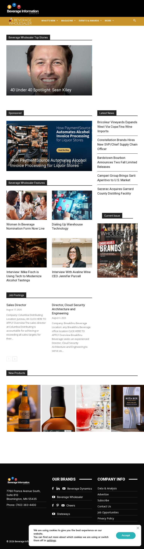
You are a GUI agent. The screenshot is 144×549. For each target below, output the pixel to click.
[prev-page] (8, 359)
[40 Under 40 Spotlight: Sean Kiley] (49, 70)
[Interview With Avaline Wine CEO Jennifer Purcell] (72, 252)
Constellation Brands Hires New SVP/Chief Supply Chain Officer (117, 144)
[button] (135, 21)
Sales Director (16, 305)
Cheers (70, 505)
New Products (17, 373)
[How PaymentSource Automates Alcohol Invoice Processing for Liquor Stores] (49, 146)
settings (51, 540)
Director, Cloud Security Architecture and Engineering (68, 309)
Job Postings (16, 295)
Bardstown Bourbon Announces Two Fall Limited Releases (117, 162)
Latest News (107, 113)
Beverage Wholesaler (70, 497)
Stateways (63, 513)
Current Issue (112, 215)
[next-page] (14, 359)
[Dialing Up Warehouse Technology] (72, 205)
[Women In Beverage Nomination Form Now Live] (26, 205)
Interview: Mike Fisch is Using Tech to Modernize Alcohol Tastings (23, 276)
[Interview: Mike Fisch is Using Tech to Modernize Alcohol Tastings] (26, 252)
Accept (126, 535)
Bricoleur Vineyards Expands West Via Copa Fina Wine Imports (117, 126)
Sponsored (15, 113)
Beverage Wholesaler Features (27, 182)
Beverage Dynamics (79, 488)
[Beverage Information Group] (25, 8)
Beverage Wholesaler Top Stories (28, 37)
